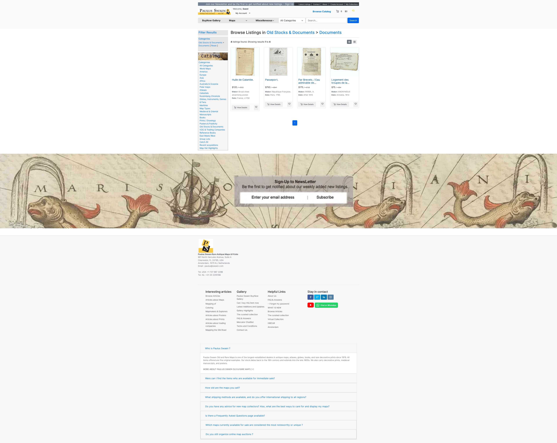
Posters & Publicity (208, 123)
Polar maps (205, 87)
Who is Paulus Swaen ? (217, 348)
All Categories (206, 65)
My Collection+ (352, 4)
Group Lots (205, 139)
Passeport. (271, 79)
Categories (204, 38)
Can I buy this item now (248, 303)
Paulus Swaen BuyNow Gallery (247, 297)
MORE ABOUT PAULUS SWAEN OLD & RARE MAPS (227, 369)
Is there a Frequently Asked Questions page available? (235, 415)
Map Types (205, 108)
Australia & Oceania (209, 84)
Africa (202, 81)
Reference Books (208, 132)
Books (202, 117)
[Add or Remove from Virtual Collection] (256, 107)
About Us (272, 296)
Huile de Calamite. (243, 79)
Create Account (336, 4)
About (324, 4)
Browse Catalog (322, 11)
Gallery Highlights (245, 310)
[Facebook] (311, 297)
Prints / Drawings (208, 120)
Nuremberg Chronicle (210, 96)
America (203, 71)
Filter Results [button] (208, 32)
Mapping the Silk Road (216, 330)
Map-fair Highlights (209, 148)
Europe (203, 75)
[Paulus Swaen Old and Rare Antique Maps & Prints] (214, 11)
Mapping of (211, 304)
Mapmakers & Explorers (216, 311)
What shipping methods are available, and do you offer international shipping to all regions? (255, 397)
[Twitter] (317, 297)
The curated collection (247, 314)
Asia (202, 78)
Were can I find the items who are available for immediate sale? (240, 378)
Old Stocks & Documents (210, 42)
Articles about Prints (215, 319)
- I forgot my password (278, 304)
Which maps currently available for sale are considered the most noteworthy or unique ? (254, 424)
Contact (316, 4)
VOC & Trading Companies (212, 129)
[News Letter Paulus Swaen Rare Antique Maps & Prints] (278, 190)
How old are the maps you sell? (222, 387)
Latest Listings (304, 4)
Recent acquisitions (209, 145)
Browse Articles (213, 296)
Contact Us (242, 330)
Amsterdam (273, 327)
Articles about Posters (216, 315)
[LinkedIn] (324, 297)
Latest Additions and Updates (250, 306)
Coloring (209, 307)
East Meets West (207, 135)
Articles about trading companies (216, 324)
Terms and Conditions (247, 326)
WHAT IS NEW (274, 307)
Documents (204, 45)
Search (353, 20)
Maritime (204, 105)
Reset (214, 45)
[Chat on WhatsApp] (326, 305)
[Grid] (349, 42)
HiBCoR (271, 323)
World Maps (205, 68)
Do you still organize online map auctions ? (229, 434)
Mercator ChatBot (245, 322)
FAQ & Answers (244, 318)
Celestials (204, 93)
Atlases (203, 90)
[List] (354, 42)
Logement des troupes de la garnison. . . (340, 82)
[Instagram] (331, 297)
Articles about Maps (215, 300)
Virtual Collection (276, 319)
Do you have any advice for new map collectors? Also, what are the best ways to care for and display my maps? (267, 406)
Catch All (204, 142)
